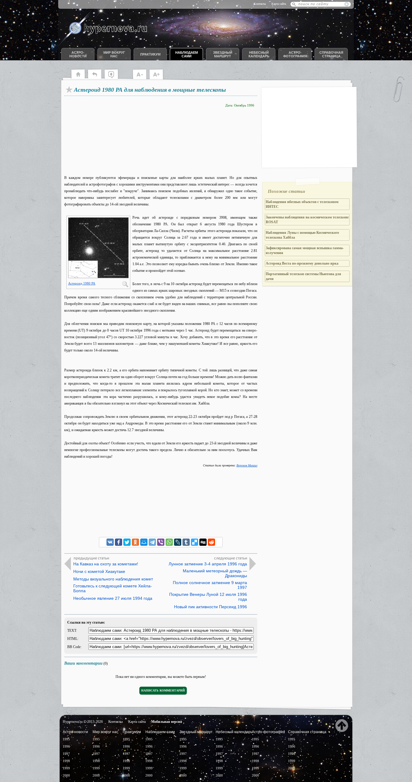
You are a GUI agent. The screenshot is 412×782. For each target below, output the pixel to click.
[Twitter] (127, 542)
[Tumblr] (186, 542)
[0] (114, 78)
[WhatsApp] (169, 542)
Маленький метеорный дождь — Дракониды (215, 573)
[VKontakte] (110, 542)
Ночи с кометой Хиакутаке (99, 571)
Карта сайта (278, 3)
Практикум (150, 54)
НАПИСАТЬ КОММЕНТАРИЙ (163, 690)
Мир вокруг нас (114, 54)
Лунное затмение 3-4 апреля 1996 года (208, 563)
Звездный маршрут (222, 54)
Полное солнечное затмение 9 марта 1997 (210, 585)
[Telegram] (152, 542)
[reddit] (211, 542)
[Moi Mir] (143, 542)
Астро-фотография (295, 54)
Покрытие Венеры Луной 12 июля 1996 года (208, 597)
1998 (66, 761)
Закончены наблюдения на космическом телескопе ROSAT (307, 219)
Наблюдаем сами (186, 54)
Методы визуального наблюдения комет (113, 579)
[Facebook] (118, 542)
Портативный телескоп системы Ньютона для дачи (303, 276)
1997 (66, 753)
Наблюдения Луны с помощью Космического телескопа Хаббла (302, 235)
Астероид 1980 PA (81, 283)
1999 (66, 768)
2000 (66, 775)
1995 (66, 739)
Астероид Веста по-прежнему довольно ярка (302, 263)
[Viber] (160, 542)
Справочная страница (331, 54)
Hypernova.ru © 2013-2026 (83, 722)
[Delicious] (194, 542)
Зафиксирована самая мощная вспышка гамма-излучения (305, 250)
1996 (66, 746)
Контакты (260, 3)
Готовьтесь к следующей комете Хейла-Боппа (112, 588)
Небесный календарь (259, 54)
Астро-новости (78, 54)
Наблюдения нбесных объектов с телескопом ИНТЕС (302, 204)
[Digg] (203, 542)
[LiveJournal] (177, 542)
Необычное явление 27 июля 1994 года (112, 598)
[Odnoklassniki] (135, 542)
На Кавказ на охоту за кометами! (105, 563)
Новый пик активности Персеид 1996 (210, 606)
